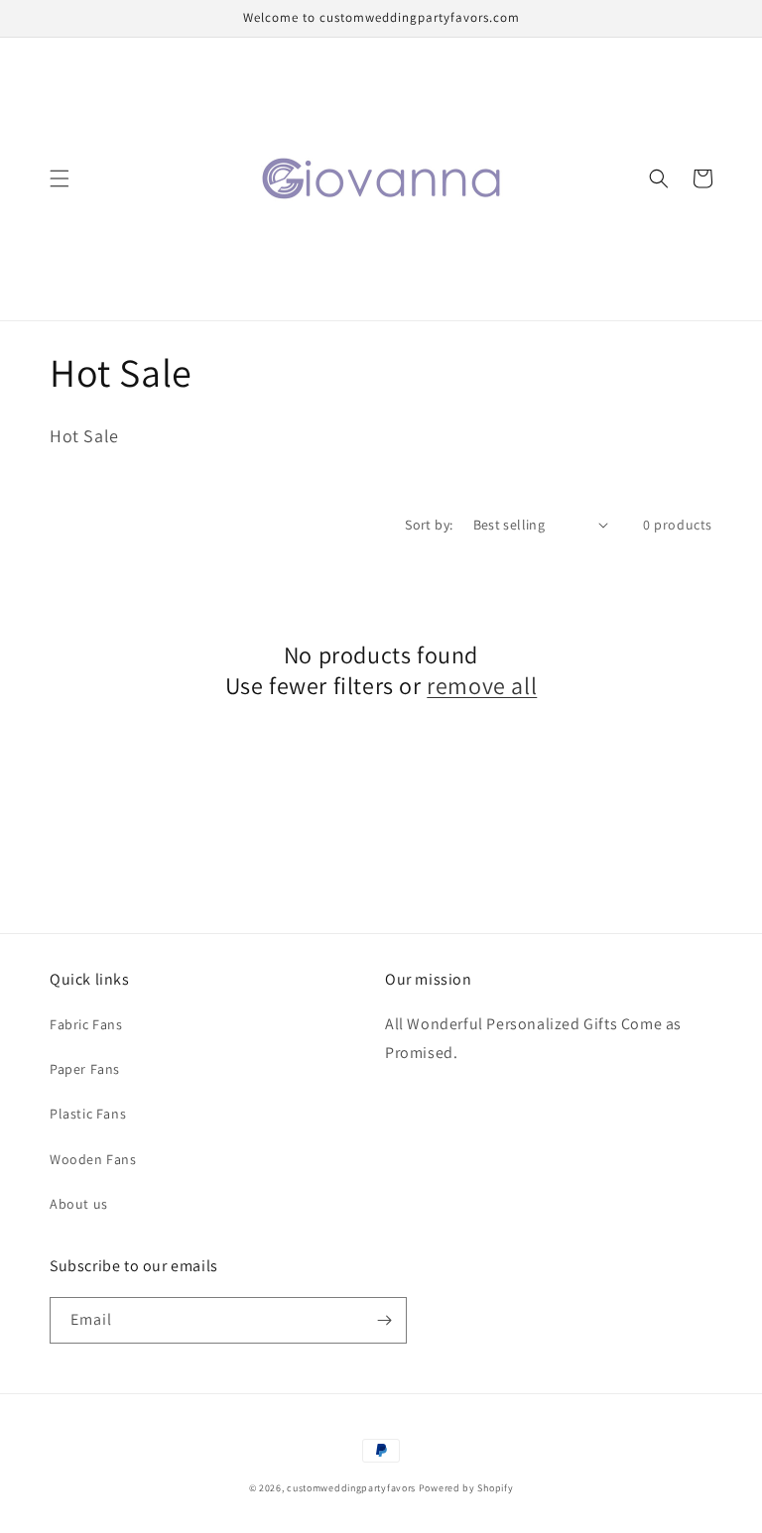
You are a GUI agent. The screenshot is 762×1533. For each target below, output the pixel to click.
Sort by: (428, 524)
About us (79, 1204)
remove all (482, 685)
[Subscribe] (384, 1320)
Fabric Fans (86, 1024)
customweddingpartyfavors (351, 1487)
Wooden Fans (93, 1159)
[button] (59, 178)
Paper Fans (85, 1069)
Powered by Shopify (466, 1487)
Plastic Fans (88, 1113)
